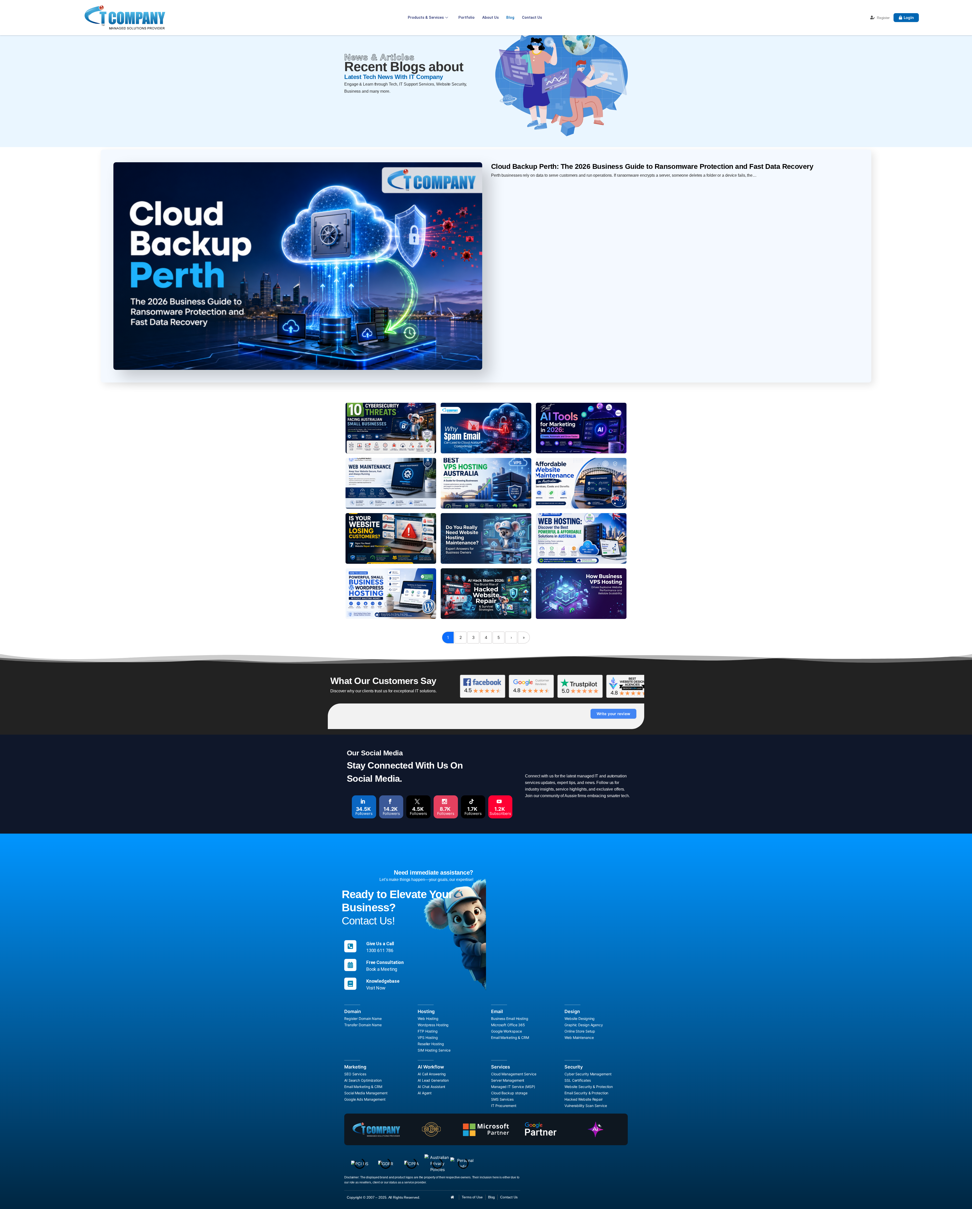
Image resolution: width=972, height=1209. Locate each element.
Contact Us (532, 17)
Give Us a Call (380, 943)
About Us (490, 17)
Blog (510, 17)
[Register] (872, 17)
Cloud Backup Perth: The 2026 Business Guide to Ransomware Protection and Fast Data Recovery (652, 166)
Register (883, 18)
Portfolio (466, 17)
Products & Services (426, 17)
